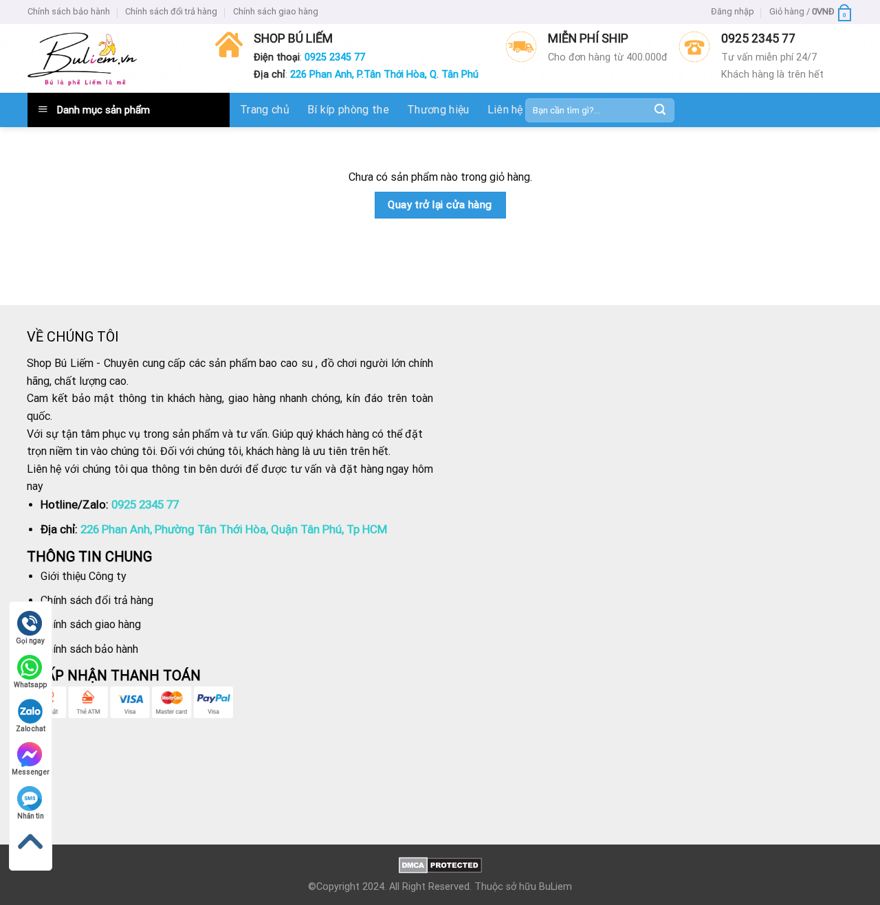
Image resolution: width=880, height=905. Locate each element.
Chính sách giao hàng (275, 11)
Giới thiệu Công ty (83, 576)
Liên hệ (505, 109)
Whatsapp (30, 685)
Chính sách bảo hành (69, 11)
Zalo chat (30, 729)
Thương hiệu (438, 109)
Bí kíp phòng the (348, 109)
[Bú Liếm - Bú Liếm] (82, 59)
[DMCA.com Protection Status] (440, 865)
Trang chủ (264, 109)
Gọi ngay (30, 641)
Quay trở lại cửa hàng (440, 205)
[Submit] (660, 110)
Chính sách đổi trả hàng (171, 11)
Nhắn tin (30, 816)
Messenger (31, 772)
